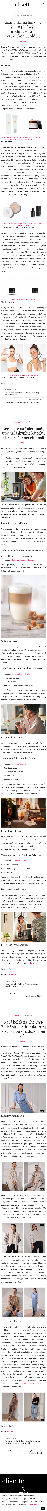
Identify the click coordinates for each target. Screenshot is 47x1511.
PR (12, 383)
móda (8, 1432)
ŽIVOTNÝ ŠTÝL (17, 422)
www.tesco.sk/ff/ (28, 1383)
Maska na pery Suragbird (15, 375)
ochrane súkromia (34, 1505)
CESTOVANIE (23, 1492)
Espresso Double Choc (20, 861)
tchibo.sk (31, 963)
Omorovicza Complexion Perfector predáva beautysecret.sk (19, 137)
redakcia (24, 41)
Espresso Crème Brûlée (20, 674)
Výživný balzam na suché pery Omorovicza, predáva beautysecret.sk (23, 223)
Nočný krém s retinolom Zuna (29, 299)
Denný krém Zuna (14, 299)
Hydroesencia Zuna (23, 225)
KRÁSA (17, 16)
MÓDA (17, 1015)
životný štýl (13, 975)
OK (43, 1508)
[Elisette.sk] (23, 4)
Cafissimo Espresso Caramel (22, 560)
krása (9, 383)
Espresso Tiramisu (18, 764)
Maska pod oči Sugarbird (31, 375)
